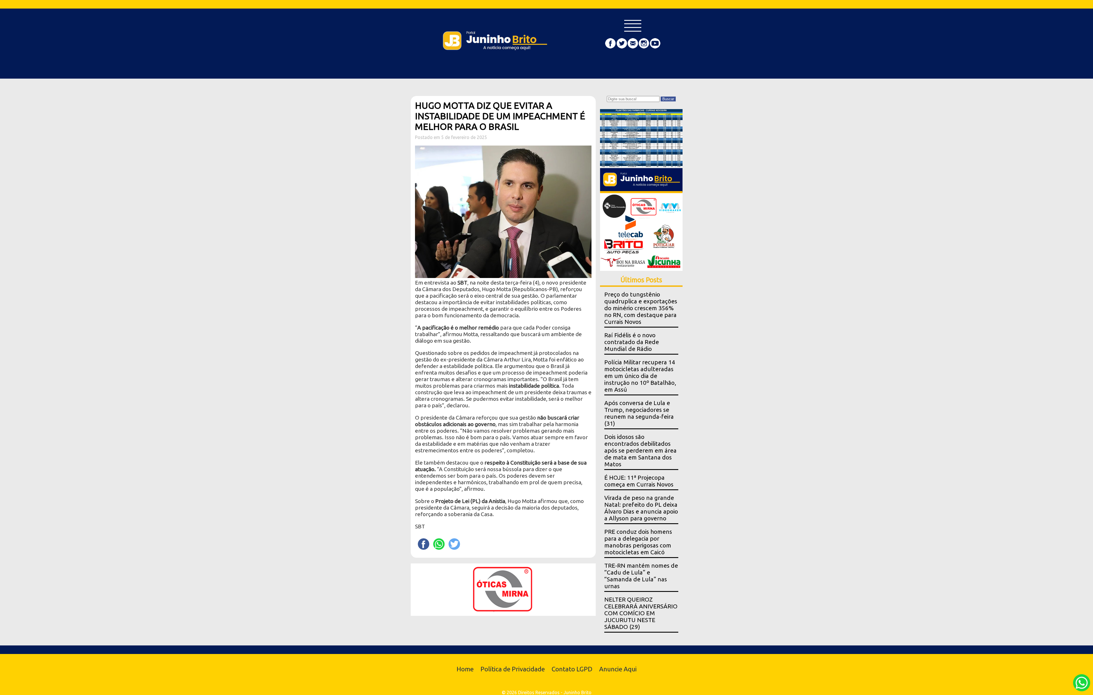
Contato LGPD (572, 668)
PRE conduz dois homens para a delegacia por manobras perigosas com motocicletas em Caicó (638, 541)
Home (465, 668)
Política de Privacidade (512, 668)
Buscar (668, 99)
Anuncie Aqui (618, 668)
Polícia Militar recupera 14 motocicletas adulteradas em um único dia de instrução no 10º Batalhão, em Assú (640, 376)
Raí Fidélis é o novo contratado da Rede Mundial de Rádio (631, 342)
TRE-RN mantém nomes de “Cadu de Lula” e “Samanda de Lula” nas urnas (641, 575)
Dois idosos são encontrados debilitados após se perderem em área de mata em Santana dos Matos (640, 450)
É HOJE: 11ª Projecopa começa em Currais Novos (638, 481)
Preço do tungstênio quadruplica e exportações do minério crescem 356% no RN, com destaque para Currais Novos (640, 308)
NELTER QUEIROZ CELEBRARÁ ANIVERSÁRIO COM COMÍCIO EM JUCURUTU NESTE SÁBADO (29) (640, 613)
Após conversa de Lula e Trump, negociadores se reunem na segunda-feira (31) (639, 413)
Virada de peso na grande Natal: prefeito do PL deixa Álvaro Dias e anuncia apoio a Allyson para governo (641, 508)
